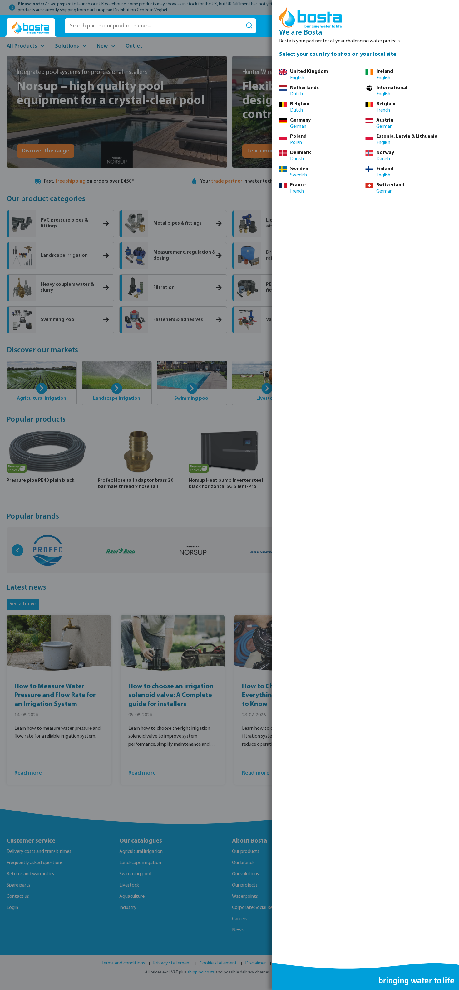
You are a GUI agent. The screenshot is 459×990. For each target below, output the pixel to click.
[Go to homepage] (31, 27)
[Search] (249, 25)
